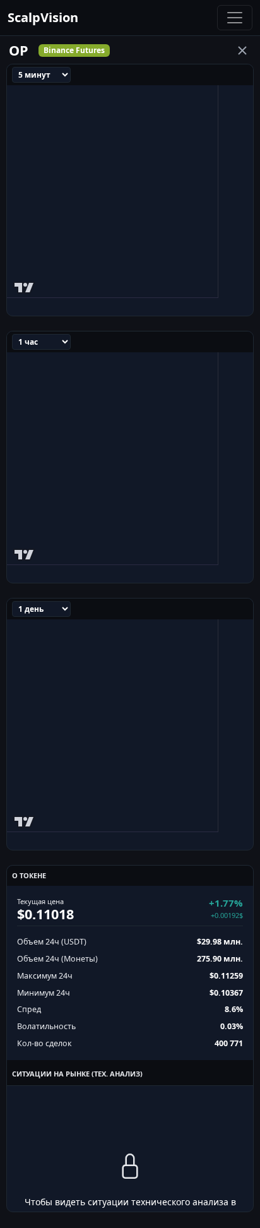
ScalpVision (43, 17)
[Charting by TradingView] (24, 285)
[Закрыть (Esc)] (242, 50)
